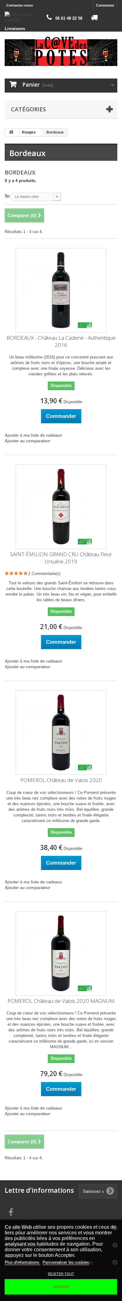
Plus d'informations (22, 1262)
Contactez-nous (19, 5)
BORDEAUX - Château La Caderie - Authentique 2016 (61, 341)
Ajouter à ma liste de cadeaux (33, 435)
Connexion (105, 5)
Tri (7, 196)
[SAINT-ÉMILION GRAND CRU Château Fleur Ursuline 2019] (61, 507)
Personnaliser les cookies (66, 1262)
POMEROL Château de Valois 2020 (61, 780)
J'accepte (61, 1286)
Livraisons (15, 28)
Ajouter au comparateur (27, 441)
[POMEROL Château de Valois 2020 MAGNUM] (61, 953)
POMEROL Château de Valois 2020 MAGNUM (61, 1000)
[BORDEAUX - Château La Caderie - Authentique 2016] (61, 290)
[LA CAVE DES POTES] (61, 51)
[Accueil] (11, 132)
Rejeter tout (61, 1274)
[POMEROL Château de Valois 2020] (61, 733)
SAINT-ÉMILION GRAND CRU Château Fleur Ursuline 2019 (61, 558)
